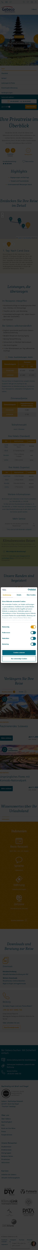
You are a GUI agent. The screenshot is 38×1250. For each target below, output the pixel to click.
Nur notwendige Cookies (19, 658)
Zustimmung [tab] (7, 595)
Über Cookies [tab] (31, 595)
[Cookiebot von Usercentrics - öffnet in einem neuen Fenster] (28, 590)
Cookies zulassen (19, 652)
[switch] (33, 632)
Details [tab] (19, 595)
